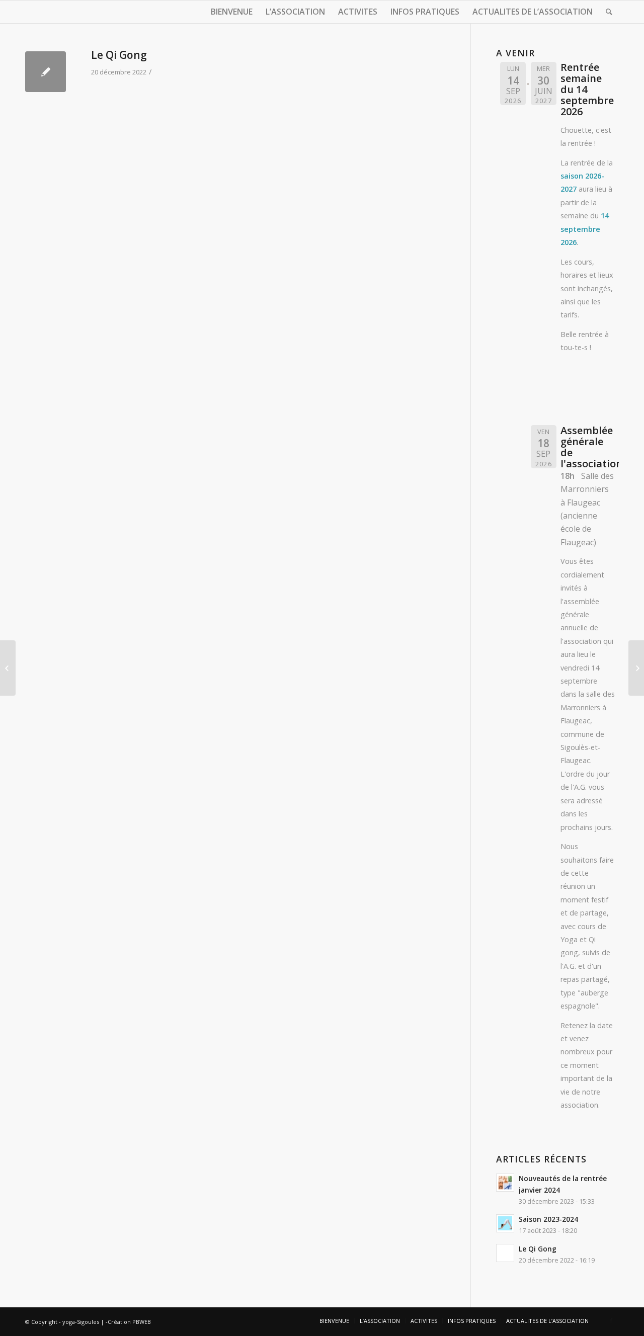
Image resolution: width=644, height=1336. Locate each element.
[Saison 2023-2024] (636, 668)
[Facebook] (611, 1320)
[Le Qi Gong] (45, 71)
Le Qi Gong (119, 55)
